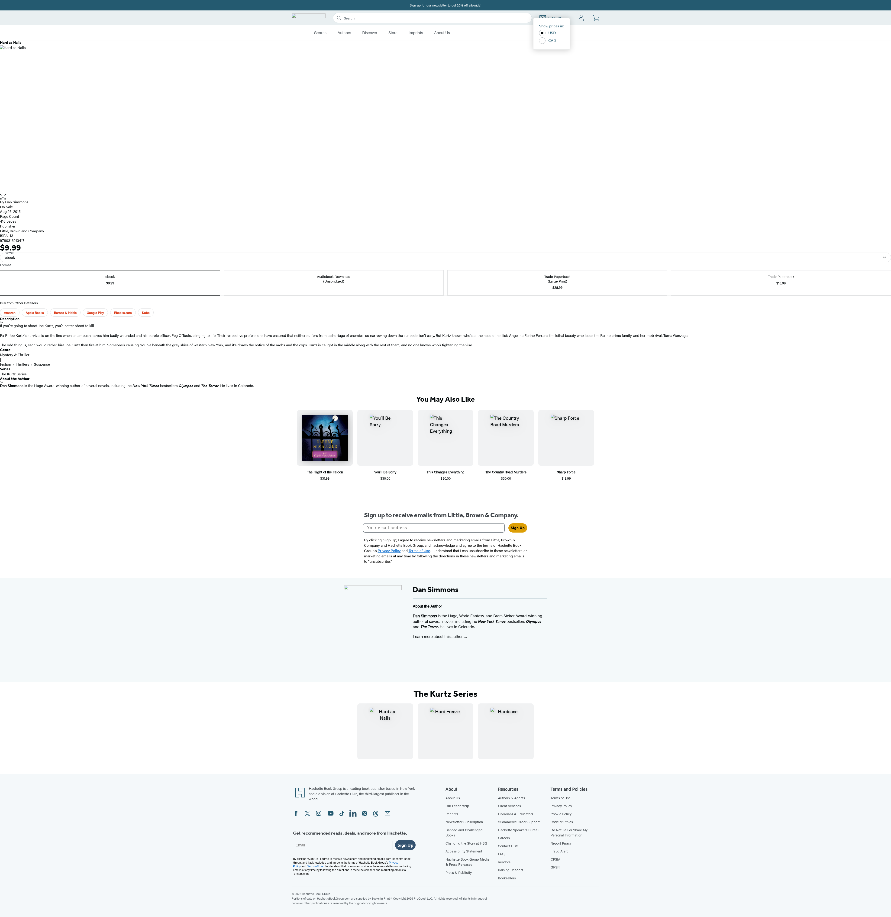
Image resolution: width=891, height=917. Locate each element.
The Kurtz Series (13, 374)
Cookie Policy (561, 813)
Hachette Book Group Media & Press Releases (468, 862)
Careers (504, 837)
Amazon (10, 312)
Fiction (5, 364)
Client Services (509, 805)
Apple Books (35, 312)
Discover (369, 32)
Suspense (42, 364)
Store (392, 32)
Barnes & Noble (65, 312)
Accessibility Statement (464, 851)
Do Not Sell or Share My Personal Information (569, 832)
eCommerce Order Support (519, 821)
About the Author (14, 379)
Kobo (146, 312)
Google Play (95, 312)
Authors (344, 32)
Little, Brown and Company (22, 231)
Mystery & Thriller (14, 354)
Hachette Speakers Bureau (518, 829)
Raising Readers (510, 869)
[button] (445, 197)
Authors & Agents (511, 797)
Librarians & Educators (515, 813)
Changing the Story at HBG (466, 843)
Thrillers (22, 364)
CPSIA (555, 859)
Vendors (504, 861)
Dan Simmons (17, 202)
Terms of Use (561, 797)
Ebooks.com (123, 312)
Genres (320, 32)
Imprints (416, 32)
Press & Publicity (459, 872)
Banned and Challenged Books (464, 832)
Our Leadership (457, 805)
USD (552, 32)
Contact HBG (508, 845)
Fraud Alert (559, 851)
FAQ (501, 853)
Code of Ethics (562, 821)
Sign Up (518, 528)
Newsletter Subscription (464, 821)
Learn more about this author (438, 636)
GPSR (555, 867)
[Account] (581, 18)
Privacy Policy (561, 805)
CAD (552, 40)
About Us (442, 32)
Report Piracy (561, 843)
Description (9, 319)
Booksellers (507, 877)
